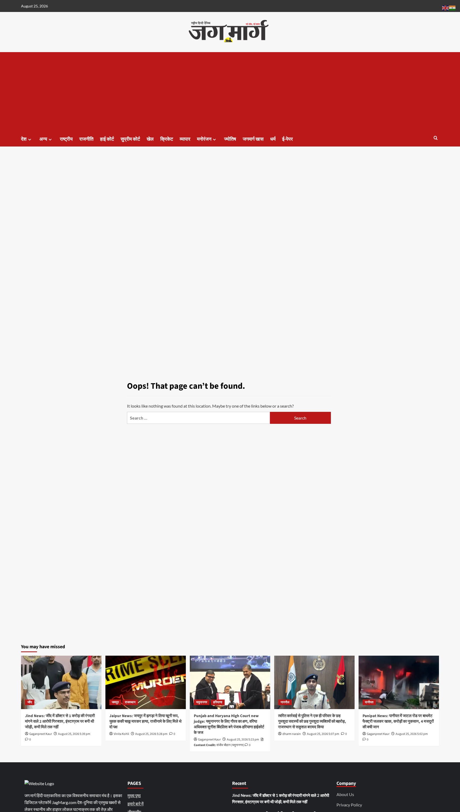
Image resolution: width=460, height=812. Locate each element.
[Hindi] (452, 7)
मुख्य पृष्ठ (134, 795)
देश (24, 139)
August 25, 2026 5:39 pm (74, 734)
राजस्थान (130, 702)
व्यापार (185, 139)
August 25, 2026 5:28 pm (151, 734)
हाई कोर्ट (107, 139)
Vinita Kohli (121, 734)
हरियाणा (217, 702)
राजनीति (86, 139)
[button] (435, 138)
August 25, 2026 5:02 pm (412, 734)
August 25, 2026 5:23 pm (243, 739)
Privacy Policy (349, 804)
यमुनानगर (201, 702)
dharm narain (291, 734)
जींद (29, 702)
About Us (345, 794)
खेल (150, 139)
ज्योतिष (230, 139)
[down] (30, 139)
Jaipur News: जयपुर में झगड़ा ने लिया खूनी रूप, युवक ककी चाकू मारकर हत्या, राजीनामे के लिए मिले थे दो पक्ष (145, 721)
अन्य (43, 139)
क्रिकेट (166, 139)
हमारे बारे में (135, 803)
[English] (445, 7)
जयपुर (115, 702)
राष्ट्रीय (66, 139)
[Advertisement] (230, 92)
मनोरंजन (204, 139)
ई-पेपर (287, 139)
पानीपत (369, 702)
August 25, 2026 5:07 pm (323, 734)
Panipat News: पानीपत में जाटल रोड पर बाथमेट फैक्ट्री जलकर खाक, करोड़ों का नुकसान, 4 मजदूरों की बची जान (398, 721)
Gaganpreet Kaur (40, 734)
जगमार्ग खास (253, 139)
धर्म (273, 139)
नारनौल (285, 702)
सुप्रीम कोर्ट (130, 139)
